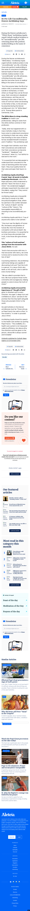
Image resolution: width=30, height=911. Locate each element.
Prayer (4, 778)
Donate (14, 7)
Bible (4, 697)
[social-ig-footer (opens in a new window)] (19, 882)
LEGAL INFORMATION (15, 895)
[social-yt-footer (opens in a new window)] (10, 882)
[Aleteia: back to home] (15, 2)
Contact (15, 900)
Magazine (15, 863)
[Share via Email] (22, 54)
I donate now (9, 438)
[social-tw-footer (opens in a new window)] (16, 882)
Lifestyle (15, 847)
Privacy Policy (15, 903)
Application (15, 860)
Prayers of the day (11, 611)
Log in (20, 468)
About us (15, 892)
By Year (15, 876)
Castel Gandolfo (7, 665)
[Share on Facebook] (13, 54)
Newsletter (15, 858)
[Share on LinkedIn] (16, 54)
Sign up (6, 395)
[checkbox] (3, 390)
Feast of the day (10, 600)
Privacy (15, 906)
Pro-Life (4, 357)
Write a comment (15, 474)
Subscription (15, 865)
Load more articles (15, 530)
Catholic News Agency (20, 24)
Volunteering (6, 751)
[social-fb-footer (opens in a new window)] (13, 882)
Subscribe (5, 7)
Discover (15, 852)
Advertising (15, 869)
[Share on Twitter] (19, 54)
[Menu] (5, 3)
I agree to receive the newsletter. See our (15, 391)
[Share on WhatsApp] (24, 54)
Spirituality (4, 12)
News (15, 845)
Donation (15, 867)
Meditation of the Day (13, 606)
